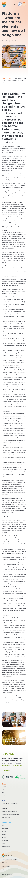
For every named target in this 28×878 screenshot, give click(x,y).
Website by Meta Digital (7, 874)
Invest (3, 825)
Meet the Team (5, 828)
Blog (10, 78)
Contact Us (6, 770)
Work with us (4, 834)
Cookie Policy (4, 869)
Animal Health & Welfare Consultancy (9, 811)
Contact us (4, 843)
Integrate (4, 786)
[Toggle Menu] (24, 4)
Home (3, 78)
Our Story (4, 837)
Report (3, 795)
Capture (3, 789)
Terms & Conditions (6, 866)
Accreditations (5, 840)
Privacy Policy (4, 862)
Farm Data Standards (6, 817)
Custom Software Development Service (10, 803)
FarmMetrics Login (6, 846)
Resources (4, 831)
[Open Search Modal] (20, 4)
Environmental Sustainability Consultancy (10, 814)
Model (3, 792)
